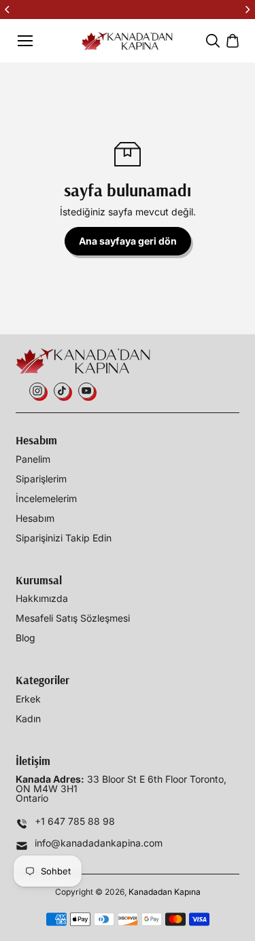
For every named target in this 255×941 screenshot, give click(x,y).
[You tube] (86, 391)
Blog (25, 638)
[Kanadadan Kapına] (127, 41)
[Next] (247, 9)
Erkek (28, 699)
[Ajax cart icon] (232, 41)
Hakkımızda (42, 598)
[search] (213, 41)
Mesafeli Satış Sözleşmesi (73, 618)
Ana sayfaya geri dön (128, 241)
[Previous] (8, 9)
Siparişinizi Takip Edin (64, 538)
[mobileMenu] (25, 41)
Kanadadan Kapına (165, 892)
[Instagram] (37, 391)
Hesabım (35, 518)
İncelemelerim (46, 498)
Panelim (33, 459)
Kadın (28, 719)
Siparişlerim (41, 479)
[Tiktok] (62, 391)
